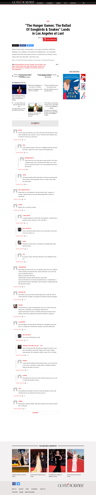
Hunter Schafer (19, 66)
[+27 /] (24, 340)
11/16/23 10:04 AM (20, 383)
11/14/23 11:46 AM (20, 248)
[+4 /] (25, 248)
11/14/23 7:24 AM (17, 199)
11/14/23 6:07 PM (19, 184)
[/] (27, 169)
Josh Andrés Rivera (19, 67)
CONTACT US (43, 489)
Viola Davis (40, 66)
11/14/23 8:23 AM (17, 329)
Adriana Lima (41, 67)
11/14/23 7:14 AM (17, 139)
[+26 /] (22, 199)
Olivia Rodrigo (34, 67)
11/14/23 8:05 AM (17, 299)
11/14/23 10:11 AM (20, 355)
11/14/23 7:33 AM (17, 286)
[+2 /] (23, 408)
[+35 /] (22, 139)
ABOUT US (14, 489)
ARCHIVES (21, 489)
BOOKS (27, 489)
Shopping (73, 3)
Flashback (50, 3)
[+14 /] (22, 329)
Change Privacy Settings (29, 492)
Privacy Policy (14, 492)
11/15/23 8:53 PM (19, 261)
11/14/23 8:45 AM (19, 340)
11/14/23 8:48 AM (19, 223)
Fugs (48, 21)
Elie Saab (27, 64)
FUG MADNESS (34, 489)
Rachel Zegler (26, 66)
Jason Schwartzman (16, 69)
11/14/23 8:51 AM (19, 236)
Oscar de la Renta (39, 64)
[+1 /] (25, 261)
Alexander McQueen (19, 64)
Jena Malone (27, 67)
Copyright (21, 492)
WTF (65, 3)
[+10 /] (24, 152)
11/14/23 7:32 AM (17, 210)
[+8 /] (22, 210)
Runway (58, 3)
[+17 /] (22, 299)
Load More (35, 412)
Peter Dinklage (33, 66)
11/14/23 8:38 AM (19, 152)
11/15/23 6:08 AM (22, 169)
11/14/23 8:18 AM (17, 316)
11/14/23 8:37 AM (17, 395)
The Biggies (40, 3)
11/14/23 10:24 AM (20, 370)
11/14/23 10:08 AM (18, 408)
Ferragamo (31, 64)
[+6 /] (25, 184)
